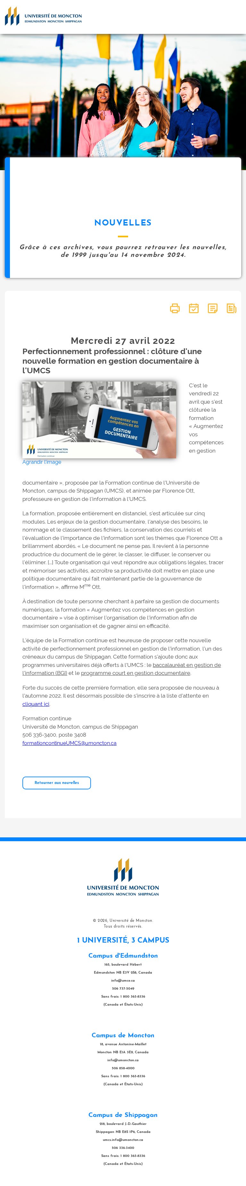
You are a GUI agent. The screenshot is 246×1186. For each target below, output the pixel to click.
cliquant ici (35, 704)
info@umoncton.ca (123, 1060)
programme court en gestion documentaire (135, 673)
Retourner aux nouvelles (57, 783)
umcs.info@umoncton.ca (123, 1140)
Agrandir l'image (41, 462)
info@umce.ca (123, 981)
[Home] (43, 16)
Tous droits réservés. (123, 927)
